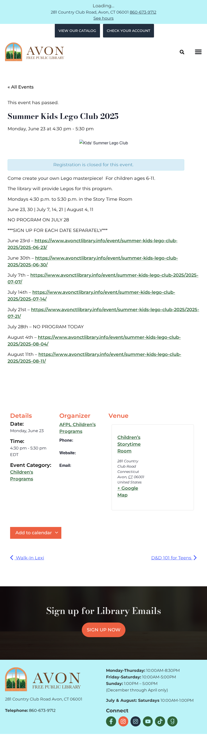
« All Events (21, 87)
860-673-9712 (143, 12)
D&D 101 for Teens (172, 558)
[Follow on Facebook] (111, 721)
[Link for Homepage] (43, 679)
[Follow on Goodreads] (172, 721)
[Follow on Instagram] (123, 721)
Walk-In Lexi (29, 558)
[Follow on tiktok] (160, 721)
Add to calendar (34, 533)
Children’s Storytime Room (129, 444)
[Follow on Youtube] (148, 721)
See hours (103, 18)
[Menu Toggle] (198, 51)
